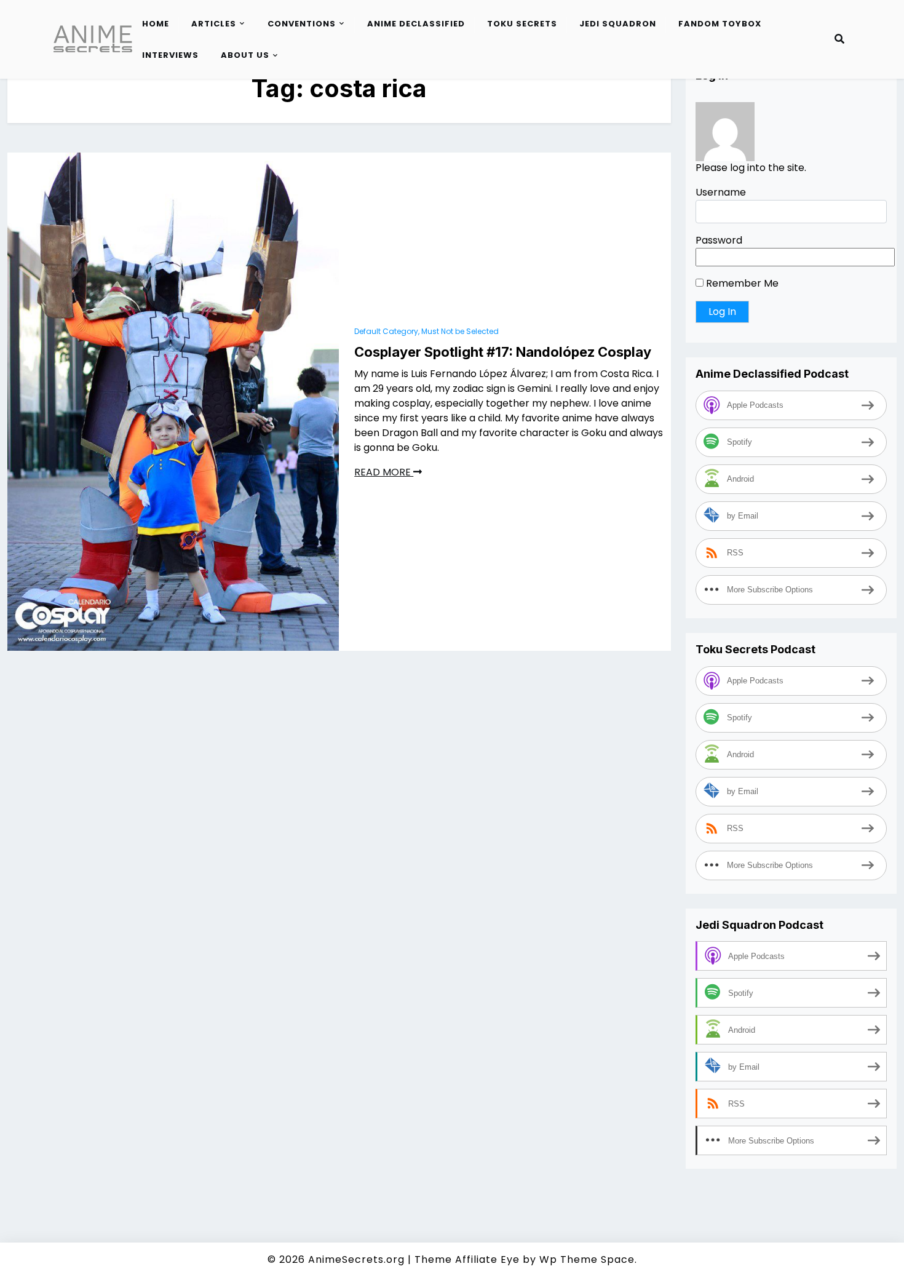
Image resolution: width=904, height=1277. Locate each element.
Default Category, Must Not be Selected (426, 331)
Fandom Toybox (719, 24)
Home (155, 24)
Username (721, 193)
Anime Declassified (416, 24)
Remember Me (741, 284)
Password (719, 241)
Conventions (302, 24)
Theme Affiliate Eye (467, 1259)
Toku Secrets (522, 24)
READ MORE (383, 472)
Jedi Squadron (617, 24)
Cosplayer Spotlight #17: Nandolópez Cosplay (502, 352)
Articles (213, 24)
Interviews (170, 55)
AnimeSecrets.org (356, 1259)
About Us (245, 55)
